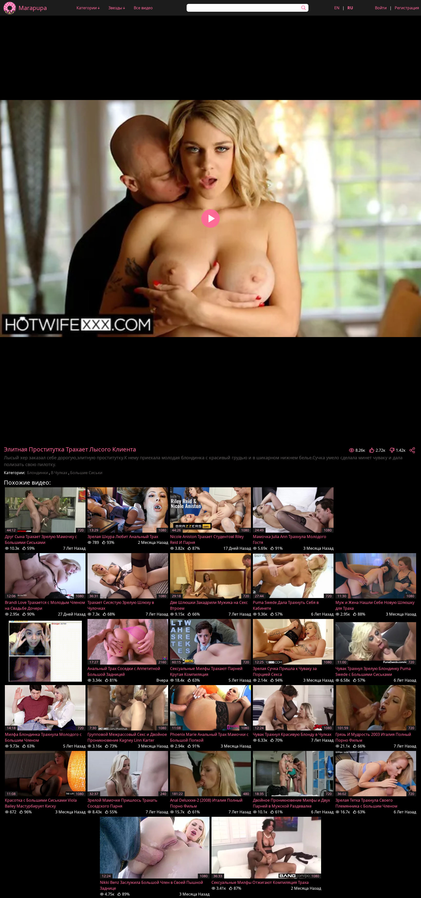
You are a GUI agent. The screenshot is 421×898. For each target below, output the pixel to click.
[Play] (210, 218)
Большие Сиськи (86, 472)
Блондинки (37, 472)
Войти (381, 7)
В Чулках (59, 472)
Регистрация (407, 7)
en (336, 7)
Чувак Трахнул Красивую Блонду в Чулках (292, 734)
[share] (412, 450)
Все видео (143, 7)
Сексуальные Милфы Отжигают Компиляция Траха (260, 882)
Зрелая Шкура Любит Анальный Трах (122, 536)
